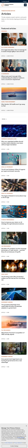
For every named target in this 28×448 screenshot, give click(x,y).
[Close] (26, 425)
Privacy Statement (18, 442)
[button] (25, 5)
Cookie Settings (20, 437)
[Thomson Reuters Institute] (7, 5)
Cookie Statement (8, 442)
